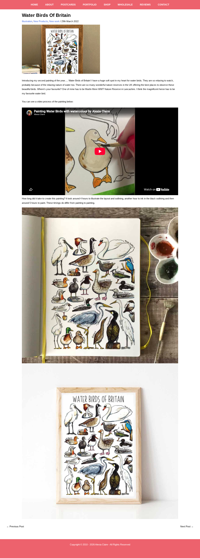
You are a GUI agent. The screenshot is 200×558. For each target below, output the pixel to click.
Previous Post (15, 526)
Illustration (27, 21)
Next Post (186, 526)
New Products (40, 21)
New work (54, 21)
